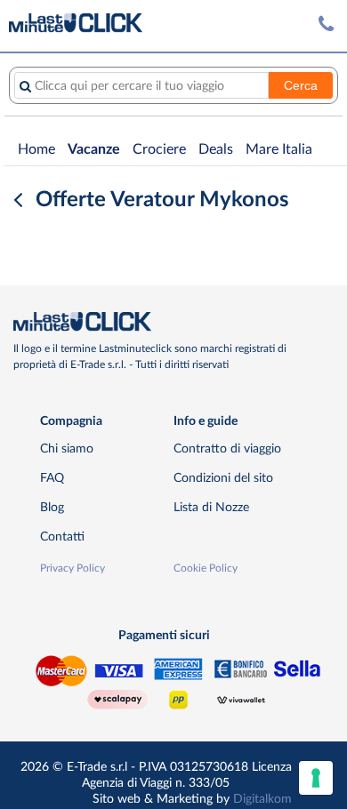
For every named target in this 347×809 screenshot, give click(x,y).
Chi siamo (66, 448)
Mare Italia (279, 149)
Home (36, 149)
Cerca (301, 85)
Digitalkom (262, 798)
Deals (215, 149)
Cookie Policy (206, 568)
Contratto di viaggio (227, 448)
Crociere (159, 149)
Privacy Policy (72, 568)
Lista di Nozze (211, 507)
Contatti (62, 536)
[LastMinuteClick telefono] (326, 24)
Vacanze (94, 149)
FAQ (52, 478)
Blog (52, 507)
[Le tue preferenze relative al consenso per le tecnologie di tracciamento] (316, 778)
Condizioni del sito (223, 478)
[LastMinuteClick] (166, 322)
